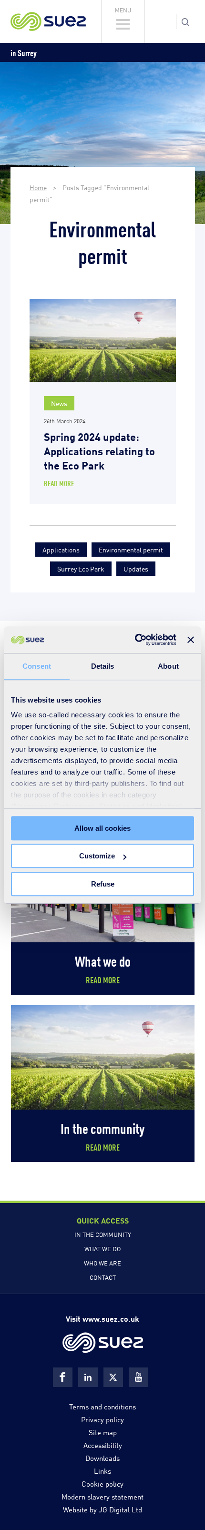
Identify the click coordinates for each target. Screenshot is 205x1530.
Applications (61, 549)
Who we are (102, 1262)
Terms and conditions (102, 1406)
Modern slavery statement (103, 1496)
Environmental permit (131, 549)
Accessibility (102, 1444)
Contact (103, 1277)
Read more (59, 483)
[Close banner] (190, 639)
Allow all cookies (102, 828)
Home (38, 187)
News (59, 403)
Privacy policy (102, 1419)
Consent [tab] (36, 666)
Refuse (102, 884)
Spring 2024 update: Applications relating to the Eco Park (99, 450)
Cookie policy (102, 1483)
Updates (135, 568)
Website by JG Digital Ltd (102, 1509)
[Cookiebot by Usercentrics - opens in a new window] (134, 639)
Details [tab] (102, 666)
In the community (102, 1234)
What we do (102, 1248)
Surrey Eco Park (80, 568)
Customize (97, 856)
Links (102, 1470)
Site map (103, 1432)
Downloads (102, 1457)
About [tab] (168, 666)
